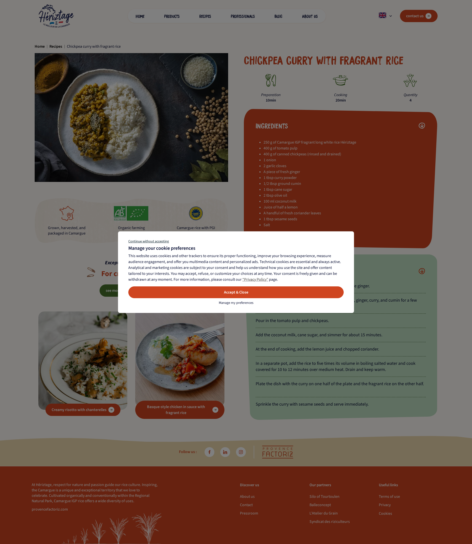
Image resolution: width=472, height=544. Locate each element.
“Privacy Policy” (255, 279)
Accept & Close (236, 292)
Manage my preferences (236, 302)
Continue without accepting (148, 241)
